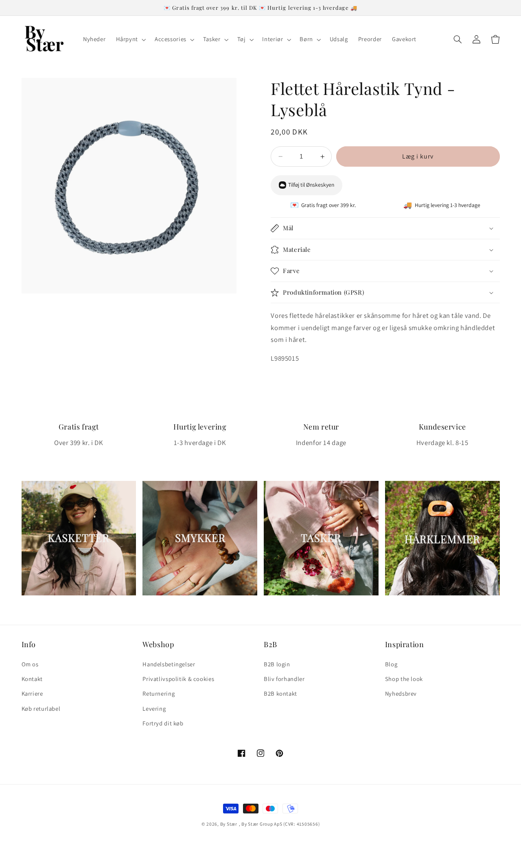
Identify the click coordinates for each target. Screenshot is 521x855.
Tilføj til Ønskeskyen (311, 185)
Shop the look (404, 679)
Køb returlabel (41, 708)
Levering (154, 708)
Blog (391, 664)
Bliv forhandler (284, 679)
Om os (30, 664)
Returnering (158, 693)
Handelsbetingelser (168, 664)
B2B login (277, 664)
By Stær (228, 824)
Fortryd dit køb (162, 723)
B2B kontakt (280, 693)
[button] (130, 39)
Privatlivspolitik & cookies (178, 679)
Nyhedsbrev (401, 693)
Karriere (32, 693)
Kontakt (32, 679)
